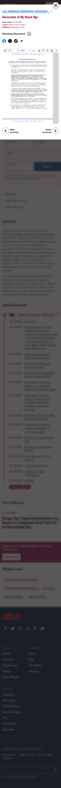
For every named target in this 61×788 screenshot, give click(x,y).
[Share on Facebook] (4, 41)
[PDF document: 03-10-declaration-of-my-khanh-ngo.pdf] (30, 86)
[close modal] (56, 5)
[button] (16, 41)
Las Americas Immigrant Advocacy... (25, 11)
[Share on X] (10, 41)
